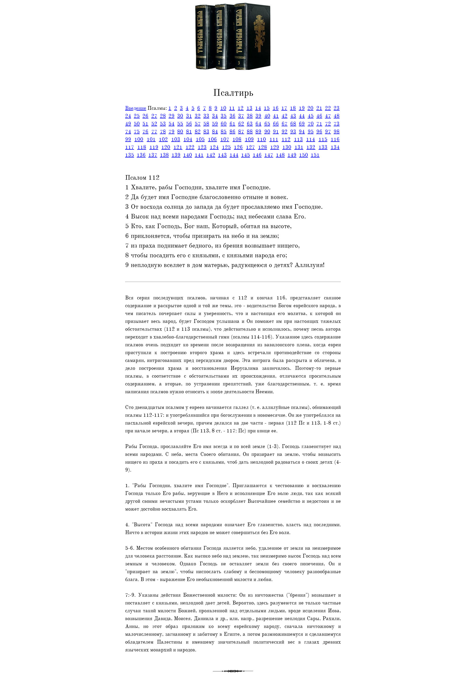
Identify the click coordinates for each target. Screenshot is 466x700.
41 (276, 116)
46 (319, 116)
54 (171, 124)
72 (328, 124)
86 (232, 131)
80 (180, 131)
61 (232, 124)
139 (176, 155)
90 (267, 131)
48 (337, 116)
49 (128, 124)
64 (258, 124)
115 (322, 139)
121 (177, 147)
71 (319, 124)
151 (315, 155)
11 (232, 108)
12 (241, 108)
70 (311, 124)
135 (129, 155)
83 (206, 131)
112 (286, 139)
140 (187, 155)
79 (171, 131)
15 (267, 108)
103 (175, 139)
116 (335, 139)
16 (276, 108)
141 (199, 155)
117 (129, 147)
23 (337, 108)
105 (200, 139)
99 (128, 139)
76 (145, 131)
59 (215, 124)
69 (302, 124)
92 (284, 131)
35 (224, 116)
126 (238, 147)
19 (302, 108)
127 (250, 147)
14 (258, 108)
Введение (135, 108)
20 (310, 108)
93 (293, 131)
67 (284, 124)
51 (145, 124)
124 (214, 147)
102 (163, 139)
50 (137, 124)
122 (190, 147)
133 (322, 147)
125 (226, 147)
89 (258, 131)
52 (154, 124)
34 (215, 116)
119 (153, 147)
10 (223, 108)
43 (293, 116)
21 (319, 108)
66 (276, 124)
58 (206, 124)
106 (212, 139)
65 (267, 124)
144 (233, 155)
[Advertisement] (22, 122)
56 (189, 124)
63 (250, 124)
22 (328, 108)
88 (250, 131)
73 (337, 124)
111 (273, 139)
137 (152, 155)
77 (154, 131)
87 (241, 131)
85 (224, 131)
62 (241, 124)
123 (202, 147)
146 (257, 155)
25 (137, 116)
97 (328, 131)
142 (210, 155)
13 (249, 108)
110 (261, 139)
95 (311, 131)
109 (249, 139)
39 (258, 116)
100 (138, 139)
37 (241, 116)
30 (180, 116)
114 (310, 139)
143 (222, 155)
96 (319, 131)
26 (145, 116)
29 (171, 116)
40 (267, 116)
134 (335, 147)
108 (236, 139)
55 (180, 124)
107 (224, 139)
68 (293, 124)
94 (302, 131)
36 (232, 116)
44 (302, 116)
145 (245, 155)
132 (310, 147)
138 (164, 155)
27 (154, 116)
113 (298, 139)
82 (198, 131)
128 (262, 147)
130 (286, 147)
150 (303, 155)
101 (151, 139)
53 (163, 124)
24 (128, 116)
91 (276, 131)
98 (337, 131)
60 (224, 124)
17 (284, 108)
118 (141, 147)
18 (293, 108)
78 (163, 131)
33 (206, 116)
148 (280, 155)
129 (274, 147)
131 (298, 147)
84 (215, 131)
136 (141, 155)
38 (250, 116)
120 (165, 147)
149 (291, 155)
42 (284, 116)
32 (198, 116)
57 (198, 124)
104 (187, 139)
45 (311, 116)
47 (328, 116)
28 (163, 116)
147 (268, 155)
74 (128, 131)
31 (189, 116)
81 (189, 131)
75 (137, 131)
